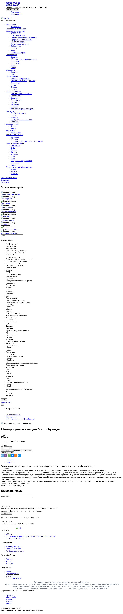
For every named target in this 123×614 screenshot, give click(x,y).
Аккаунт (9, 559)
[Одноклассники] (15, 455)
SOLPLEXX (16, 33)
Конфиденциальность (15, 551)
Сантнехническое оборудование (19, 167)
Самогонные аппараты (15, 31)
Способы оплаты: (8, 528)
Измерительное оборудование (23, 81)
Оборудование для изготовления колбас (27, 141)
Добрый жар (16, 46)
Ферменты (15, 104)
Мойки (13, 169)
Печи (13, 158)
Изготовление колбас (14, 135)
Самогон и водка (18, 42)
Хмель (13, 65)
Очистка (14, 107)
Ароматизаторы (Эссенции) (22, 109)
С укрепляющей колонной (21, 40)
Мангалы (14, 154)
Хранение (10, 111)
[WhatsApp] (9, 455)
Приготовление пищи (15, 143)
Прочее (14, 89)
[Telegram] (2, 455)
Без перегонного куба (19, 44)
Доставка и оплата (13, 549)
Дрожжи (14, 57)
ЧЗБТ (13, 50)
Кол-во (4, 445)
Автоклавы (10, 130)
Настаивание (16, 96)
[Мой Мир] (19, 455)
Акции (8, 572)
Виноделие (10, 70)
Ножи (13, 156)
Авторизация (16, 14)
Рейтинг (4, 511)
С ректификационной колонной (24, 37)
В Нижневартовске (14, 578)
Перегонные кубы (18, 53)
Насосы (14, 171)
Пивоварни (15, 61)
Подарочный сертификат (16, 29)
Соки (13, 74)
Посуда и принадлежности (21, 161)
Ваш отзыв (5, 506)
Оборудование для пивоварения (24, 59)
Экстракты (15, 63)
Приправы (15, 137)
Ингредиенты (16, 100)
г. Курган (9, 534)
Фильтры (14, 174)
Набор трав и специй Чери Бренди (20, 419)
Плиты (13, 85)
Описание (10, 460)
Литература (15, 83)
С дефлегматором (18, 35)
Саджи (13, 165)
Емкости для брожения (20, 78)
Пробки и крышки (18, 113)
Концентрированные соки (21, 94)
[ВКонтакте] (12, 455)
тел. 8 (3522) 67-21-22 (14, 538)
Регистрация (16, 12)
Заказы (8, 561)
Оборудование (12, 76)
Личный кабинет (12, 10)
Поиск (4, 400)
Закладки (9, 563)
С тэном (14, 48)
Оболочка (15, 139)
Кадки (13, 128)
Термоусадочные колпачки (21, 120)
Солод (13, 68)
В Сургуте (10, 576)
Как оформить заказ (14, 547)
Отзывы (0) (10, 462)
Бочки (13, 126)
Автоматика (11, 24)
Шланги (14, 87)
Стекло (13, 115)
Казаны (14, 150)
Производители (12, 574)
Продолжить (6, 513)
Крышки (14, 117)
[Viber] (5, 455)
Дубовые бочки (12, 124)
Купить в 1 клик (7, 453)
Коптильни (15, 145)
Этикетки (14, 122)
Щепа (13, 148)
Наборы (14, 102)
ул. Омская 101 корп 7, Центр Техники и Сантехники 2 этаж (30, 536)
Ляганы (14, 152)
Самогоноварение (13, 91)
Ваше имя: (5, 496)
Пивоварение (11, 55)
